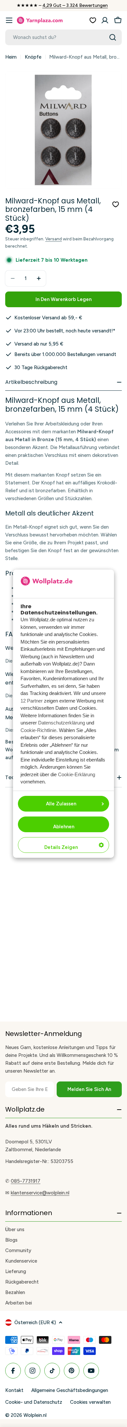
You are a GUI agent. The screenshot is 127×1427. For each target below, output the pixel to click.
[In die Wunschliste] (115, 204)
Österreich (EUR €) (35, 1322)
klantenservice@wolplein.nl (40, 1193)
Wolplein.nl (35, 1415)
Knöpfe (33, 57)
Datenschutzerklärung (61, 722)
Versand (53, 238)
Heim (11, 57)
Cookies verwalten (90, 1402)
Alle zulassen (61, 804)
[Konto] (105, 20)
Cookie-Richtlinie (38, 730)
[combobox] (63, 37)
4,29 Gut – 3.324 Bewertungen (75, 5)
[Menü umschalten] (9, 20)
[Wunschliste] (93, 20)
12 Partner (32, 701)
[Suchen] (113, 37)
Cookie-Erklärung (76, 774)
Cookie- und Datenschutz (33, 1402)
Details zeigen (61, 847)
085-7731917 (25, 1181)
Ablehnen (63, 827)
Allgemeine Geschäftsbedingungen (69, 1390)
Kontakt (14, 1390)
